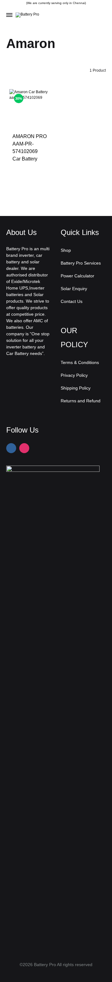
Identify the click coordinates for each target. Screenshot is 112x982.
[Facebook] (11, 448)
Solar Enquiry (74, 288)
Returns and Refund (80, 400)
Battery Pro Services (81, 263)
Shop (66, 250)
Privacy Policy (74, 375)
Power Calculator (77, 275)
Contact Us (71, 301)
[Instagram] (24, 448)
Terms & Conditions (80, 362)
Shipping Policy (76, 388)
